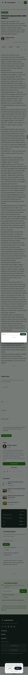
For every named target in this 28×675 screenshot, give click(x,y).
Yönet (12, 671)
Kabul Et (18, 668)
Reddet (10, 668)
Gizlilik (16, 671)
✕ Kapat (23, 334)
